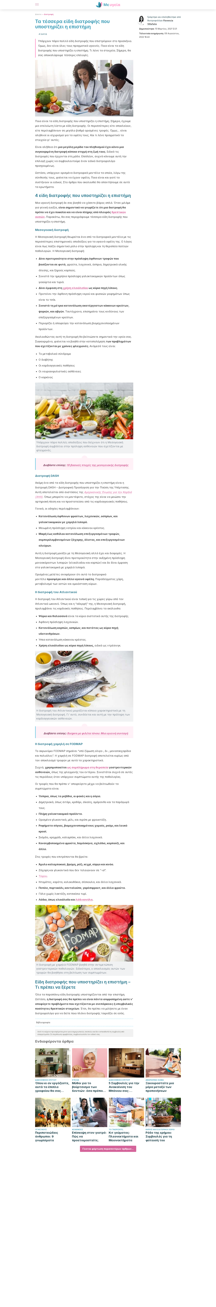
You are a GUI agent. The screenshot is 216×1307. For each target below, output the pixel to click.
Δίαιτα (38, 14)
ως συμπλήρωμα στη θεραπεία (87, 767)
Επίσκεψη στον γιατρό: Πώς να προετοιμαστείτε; (89, 1136)
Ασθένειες (77, 1129)
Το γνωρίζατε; (116, 1129)
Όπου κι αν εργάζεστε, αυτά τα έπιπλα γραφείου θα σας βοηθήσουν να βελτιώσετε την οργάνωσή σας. (52, 1087)
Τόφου (43, 876)
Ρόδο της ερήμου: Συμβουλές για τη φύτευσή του (159, 1136)
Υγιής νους (41, 1129)
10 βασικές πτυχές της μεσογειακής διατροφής (97, 465)
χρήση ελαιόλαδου (75, 288)
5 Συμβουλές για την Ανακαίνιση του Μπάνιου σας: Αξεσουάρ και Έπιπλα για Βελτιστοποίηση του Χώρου (125, 1087)
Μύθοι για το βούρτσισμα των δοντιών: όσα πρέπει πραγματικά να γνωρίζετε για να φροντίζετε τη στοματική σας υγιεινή (89, 1087)
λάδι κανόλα (84, 899)
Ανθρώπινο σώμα (155, 1080)
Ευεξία (75, 1080)
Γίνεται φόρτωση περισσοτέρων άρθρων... (108, 1148)
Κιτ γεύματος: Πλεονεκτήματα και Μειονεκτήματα (123, 1136)
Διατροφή (48, 14)
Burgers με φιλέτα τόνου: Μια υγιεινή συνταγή (97, 733)
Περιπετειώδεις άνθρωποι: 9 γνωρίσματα (46, 1136)
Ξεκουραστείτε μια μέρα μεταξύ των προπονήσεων (160, 1087)
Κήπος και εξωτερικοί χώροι (160, 1129)
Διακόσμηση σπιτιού (45, 1080)
